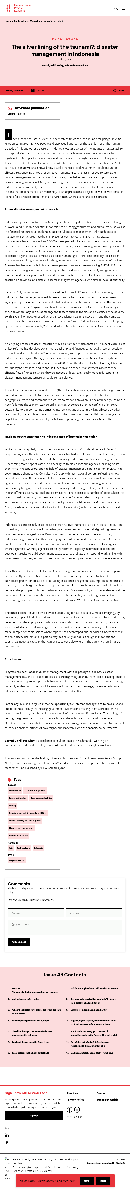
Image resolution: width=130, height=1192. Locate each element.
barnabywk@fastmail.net (95, 745)
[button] (116, 8)
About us (72, 1093)
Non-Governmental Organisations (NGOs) (27, 813)
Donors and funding (17, 798)
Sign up (34, 1115)
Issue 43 (57, 39)
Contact (102, 1093)
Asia (11, 847)
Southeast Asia (23, 847)
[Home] (22, 8)
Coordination (15, 790)
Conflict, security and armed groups (25, 820)
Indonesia (38, 847)
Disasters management (35, 790)
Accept (89, 1182)
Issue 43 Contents (14, 90)
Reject (105, 1182)
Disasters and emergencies (21, 828)
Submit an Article (107, 1099)
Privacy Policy (75, 1099)
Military (12, 805)
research (59, 758)
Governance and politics (41, 798)
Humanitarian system (18, 835)
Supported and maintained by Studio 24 (106, 1163)
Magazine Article (16, 860)
